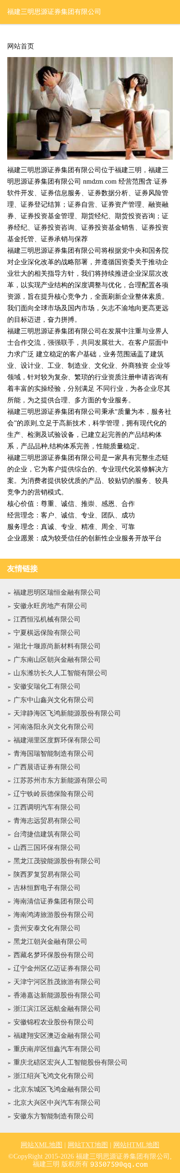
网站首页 (20, 46)
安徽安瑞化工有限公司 (47, 686)
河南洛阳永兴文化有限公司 (53, 726)
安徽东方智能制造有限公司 (53, 1116)
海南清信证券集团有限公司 (53, 901)
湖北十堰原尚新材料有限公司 (57, 646)
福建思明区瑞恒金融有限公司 (57, 592)
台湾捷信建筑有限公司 (47, 834)
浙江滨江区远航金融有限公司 (57, 1008)
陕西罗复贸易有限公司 (47, 874)
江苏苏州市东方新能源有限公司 (60, 780)
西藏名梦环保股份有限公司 (53, 955)
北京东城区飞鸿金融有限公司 (57, 1089)
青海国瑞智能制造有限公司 (53, 753)
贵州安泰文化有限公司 (47, 928)
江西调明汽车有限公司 (47, 807)
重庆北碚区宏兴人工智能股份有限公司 (70, 1062)
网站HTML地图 (136, 1145)
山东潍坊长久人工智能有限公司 (60, 673)
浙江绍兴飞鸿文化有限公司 (53, 1075)
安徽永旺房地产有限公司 (50, 606)
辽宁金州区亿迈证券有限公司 (57, 968)
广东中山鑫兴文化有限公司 (53, 700)
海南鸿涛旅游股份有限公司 (53, 914)
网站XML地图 (41, 1145)
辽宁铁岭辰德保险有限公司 (53, 794)
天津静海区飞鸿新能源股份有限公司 (67, 713)
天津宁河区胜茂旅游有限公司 (57, 981)
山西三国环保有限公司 (47, 847)
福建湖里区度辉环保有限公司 (57, 740)
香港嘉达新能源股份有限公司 (57, 995)
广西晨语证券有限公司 (47, 767)
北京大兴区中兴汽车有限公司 (57, 1102)
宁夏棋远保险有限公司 (47, 632)
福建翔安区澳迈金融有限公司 (57, 1035)
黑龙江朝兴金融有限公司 (50, 941)
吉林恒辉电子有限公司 (47, 887)
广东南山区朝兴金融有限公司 (57, 659)
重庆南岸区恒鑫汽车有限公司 (57, 1049)
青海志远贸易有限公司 (47, 820)
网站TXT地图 (88, 1145)
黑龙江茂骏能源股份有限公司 (57, 861)
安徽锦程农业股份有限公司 (53, 1022)
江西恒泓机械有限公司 (47, 619)
